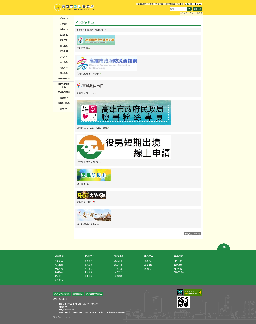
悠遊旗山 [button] (64, 29)
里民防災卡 (82, 184)
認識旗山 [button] (64, 18)
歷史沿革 (59, 261)
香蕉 (192, 13)
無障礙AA (193, 292)
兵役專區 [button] (64, 62)
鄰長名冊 (178, 268)
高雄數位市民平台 (86, 93)
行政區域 (59, 268)
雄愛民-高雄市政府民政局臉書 (92, 128)
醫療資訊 (59, 280)
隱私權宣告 (78, 294)
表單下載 (64, 40)
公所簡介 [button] (64, 24)
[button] (189, 9)
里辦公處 (178, 265)
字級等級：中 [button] (188, 4)
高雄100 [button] (63, 108)
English (180, 4)
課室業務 (89, 268)
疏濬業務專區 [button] (64, 92)
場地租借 (118, 261)
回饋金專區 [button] (64, 97)
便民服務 (118, 255)
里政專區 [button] (64, 35)
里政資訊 (178, 255)
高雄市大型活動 (85, 202)
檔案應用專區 (64, 103)
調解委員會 (179, 272)
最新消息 (148, 261)
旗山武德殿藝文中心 (87, 224)
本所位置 (89, 272)
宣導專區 (148, 265)
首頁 (81, 30)
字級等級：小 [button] (186, 4)
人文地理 (59, 265)
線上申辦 (118, 265)
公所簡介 (89, 255)
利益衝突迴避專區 (64, 85)
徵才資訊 (148, 268)
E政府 (180, 292)
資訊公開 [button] (64, 51)
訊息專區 (148, 255)
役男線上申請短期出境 (88, 162)
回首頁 (151, 4)
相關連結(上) (100, 30)
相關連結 (89, 30)
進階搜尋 (197, 9)
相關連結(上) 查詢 (192, 234)
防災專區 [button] (64, 56)
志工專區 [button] (64, 73)
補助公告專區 (64, 78)
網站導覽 (142, 4)
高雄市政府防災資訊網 (88, 73)
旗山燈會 (199, 13)
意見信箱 (159, 4)
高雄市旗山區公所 (74, 7)
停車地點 (89, 276)
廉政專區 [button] (64, 67)
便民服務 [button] (64, 46)
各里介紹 (178, 261)
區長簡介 (89, 261)
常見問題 (118, 268)
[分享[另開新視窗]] (197, 4)
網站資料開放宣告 (94, 294)
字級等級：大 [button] (191, 4)
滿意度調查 (170, 4)
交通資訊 (59, 276)
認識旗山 (59, 255)
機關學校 (59, 272)
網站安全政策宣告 (62, 294)
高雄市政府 (82, 48)
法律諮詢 (118, 276)
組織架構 (89, 265)
